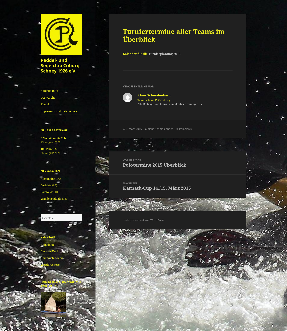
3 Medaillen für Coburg (55, 138)
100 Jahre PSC (49, 149)
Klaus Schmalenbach (160, 129)
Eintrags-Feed (49, 251)
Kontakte (46, 104)
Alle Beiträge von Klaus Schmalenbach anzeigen (168, 104)
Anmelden (47, 245)
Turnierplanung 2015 (164, 54)
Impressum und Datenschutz (59, 111)
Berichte (46, 185)
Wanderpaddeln (51, 198)
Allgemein (47, 179)
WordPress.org (50, 264)
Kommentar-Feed (52, 258)
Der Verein (48, 97)
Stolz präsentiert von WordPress (143, 220)
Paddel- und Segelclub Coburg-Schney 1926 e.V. (61, 65)
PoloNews (47, 192)
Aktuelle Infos (49, 91)
